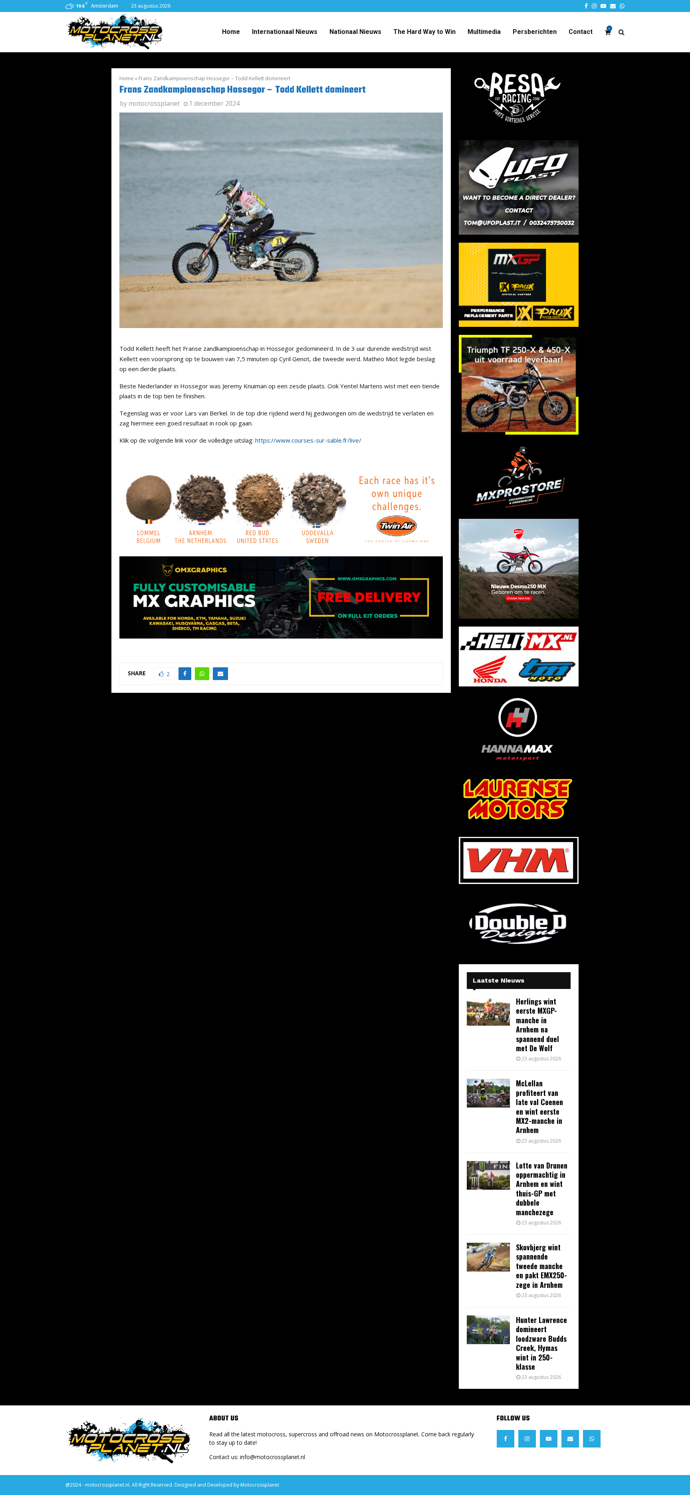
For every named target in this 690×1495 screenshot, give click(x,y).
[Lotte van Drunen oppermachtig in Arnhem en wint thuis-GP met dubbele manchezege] (488, 1175)
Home (231, 32)
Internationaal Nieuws (284, 32)
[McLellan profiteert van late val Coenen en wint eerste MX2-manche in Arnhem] (488, 1093)
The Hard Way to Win (424, 32)
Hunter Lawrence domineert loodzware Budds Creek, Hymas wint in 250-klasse (541, 1343)
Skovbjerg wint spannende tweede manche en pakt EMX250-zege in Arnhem (541, 1266)
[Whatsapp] (592, 1439)
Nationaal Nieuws (355, 32)
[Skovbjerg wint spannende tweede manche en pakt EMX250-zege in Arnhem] (488, 1257)
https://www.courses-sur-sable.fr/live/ (308, 440)
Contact (581, 32)
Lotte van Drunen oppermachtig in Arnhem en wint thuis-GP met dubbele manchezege (541, 1188)
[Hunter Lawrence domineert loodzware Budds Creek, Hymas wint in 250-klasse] (488, 1329)
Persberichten (535, 32)
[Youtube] (548, 1439)
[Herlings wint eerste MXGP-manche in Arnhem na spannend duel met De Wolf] (488, 1011)
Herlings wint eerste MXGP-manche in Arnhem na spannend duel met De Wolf (537, 1024)
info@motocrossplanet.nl (272, 1457)
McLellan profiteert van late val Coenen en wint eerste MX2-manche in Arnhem (539, 1106)
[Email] (570, 1439)
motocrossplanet (154, 103)
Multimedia (484, 32)
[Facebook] (505, 1439)
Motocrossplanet (259, 1484)
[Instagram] (527, 1439)
